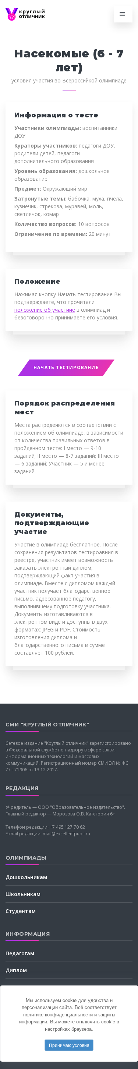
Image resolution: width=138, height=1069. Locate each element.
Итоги (14, 987)
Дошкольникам (26, 877)
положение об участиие (44, 309)
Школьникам (23, 894)
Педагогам (20, 953)
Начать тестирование (66, 367)
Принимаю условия (69, 1045)
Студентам (21, 910)
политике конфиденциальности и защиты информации (67, 1018)
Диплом (16, 970)
